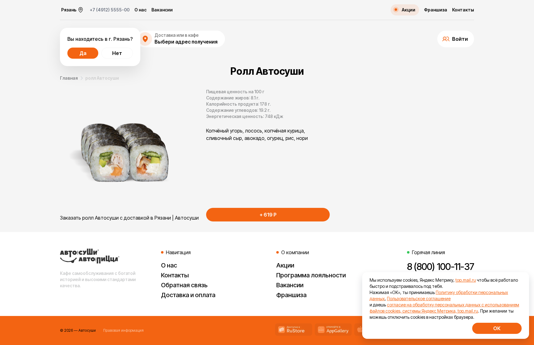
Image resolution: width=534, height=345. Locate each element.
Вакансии (162, 10)
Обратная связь (184, 285)
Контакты (463, 10)
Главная (69, 78)
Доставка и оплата (188, 295)
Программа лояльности (311, 275)
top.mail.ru (466, 280)
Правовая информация (123, 330)
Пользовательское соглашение (419, 298)
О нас (140, 10)
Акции (285, 265)
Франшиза (435, 10)
